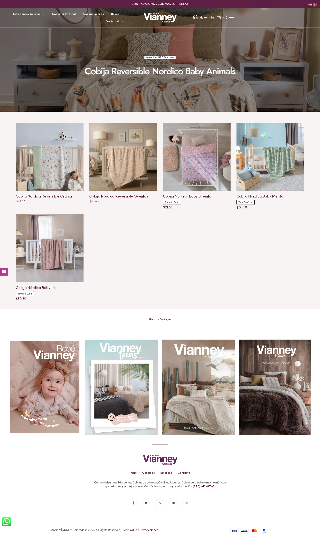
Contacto (184, 472)
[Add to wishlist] (78, 144)
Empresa (166, 472)
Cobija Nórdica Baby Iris (36, 287)
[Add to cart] (78, 128)
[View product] (78, 136)
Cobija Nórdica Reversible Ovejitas (118, 196)
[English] (310, 4)
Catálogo (148, 472)
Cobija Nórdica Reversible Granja (44, 196)
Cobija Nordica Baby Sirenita (187, 196)
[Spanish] (314, 4)
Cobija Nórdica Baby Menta (259, 196)
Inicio (133, 472)
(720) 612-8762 (203, 486)
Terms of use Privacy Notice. (141, 530)
